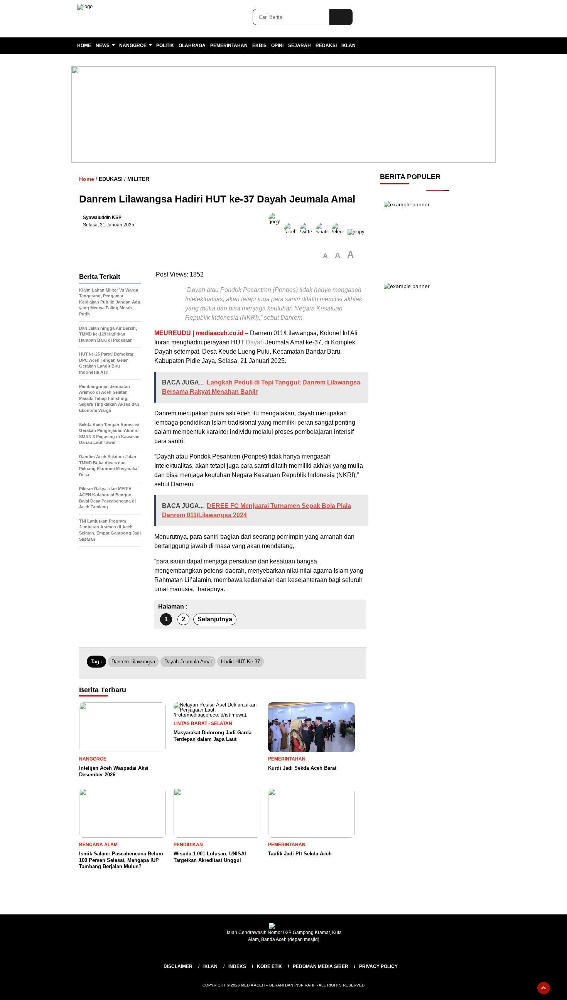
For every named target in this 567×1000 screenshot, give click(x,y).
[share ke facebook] (292, 231)
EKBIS (259, 45)
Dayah (255, 342)
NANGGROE (133, 45)
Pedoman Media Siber (320, 966)
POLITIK (165, 45)
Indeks (237, 966)
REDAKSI (326, 45)
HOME (84, 45)
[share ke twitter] (308, 231)
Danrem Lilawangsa (133, 661)
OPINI (277, 45)
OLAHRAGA (192, 45)
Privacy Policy (378, 966)
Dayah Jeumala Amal (188, 661)
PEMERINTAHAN (229, 45)
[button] (325, 255)
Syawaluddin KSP (102, 217)
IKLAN (348, 45)
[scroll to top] (543, 988)
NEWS (103, 45)
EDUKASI (111, 179)
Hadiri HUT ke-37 (240, 661)
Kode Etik (269, 966)
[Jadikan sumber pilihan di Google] (276, 231)
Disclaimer (178, 966)
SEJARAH (299, 45)
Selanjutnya (214, 619)
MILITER (138, 179)
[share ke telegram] (340, 231)
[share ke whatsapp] (324, 231)
